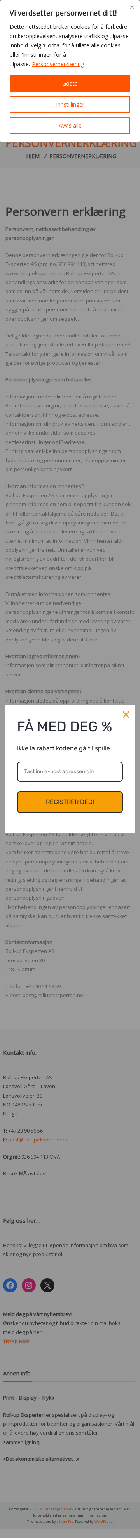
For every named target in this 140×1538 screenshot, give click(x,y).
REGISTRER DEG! (70, 802)
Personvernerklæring (58, 64)
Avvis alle (70, 125)
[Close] (131, 6)
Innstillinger (70, 104)
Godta (70, 83)
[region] (70, 71)
